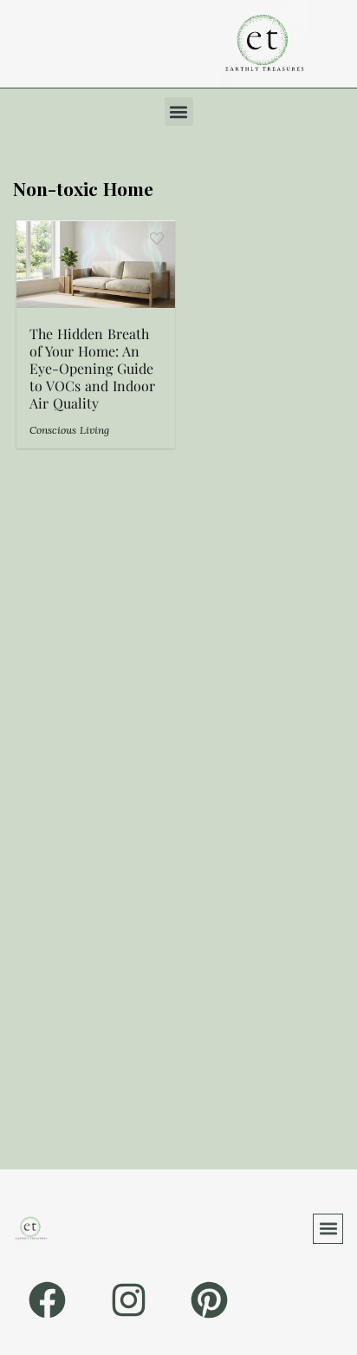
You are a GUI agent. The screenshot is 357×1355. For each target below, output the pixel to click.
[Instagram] (127, 1300)
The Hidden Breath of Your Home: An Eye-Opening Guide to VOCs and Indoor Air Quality (92, 368)
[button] (179, 111)
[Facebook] (47, 1300)
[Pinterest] (209, 1300)
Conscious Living (69, 429)
